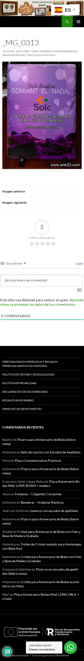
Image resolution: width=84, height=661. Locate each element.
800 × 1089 (31, 51)
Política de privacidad (19, 383)
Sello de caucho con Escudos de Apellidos (50, 452)
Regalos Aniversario (18, 400)
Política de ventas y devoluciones (28, 374)
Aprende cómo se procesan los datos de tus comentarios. (42, 302)
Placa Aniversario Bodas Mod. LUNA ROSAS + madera (41, 483)
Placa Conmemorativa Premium (38, 460)
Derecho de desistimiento (22, 409)
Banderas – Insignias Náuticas (42, 502)
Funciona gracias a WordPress (50, 655)
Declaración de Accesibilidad (25, 391)
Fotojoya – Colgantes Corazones (38, 494)
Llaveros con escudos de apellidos (54, 511)
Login (79, 263)
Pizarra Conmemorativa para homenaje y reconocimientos (39, 53)
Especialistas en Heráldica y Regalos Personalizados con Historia (29, 364)
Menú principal (78, 21)
